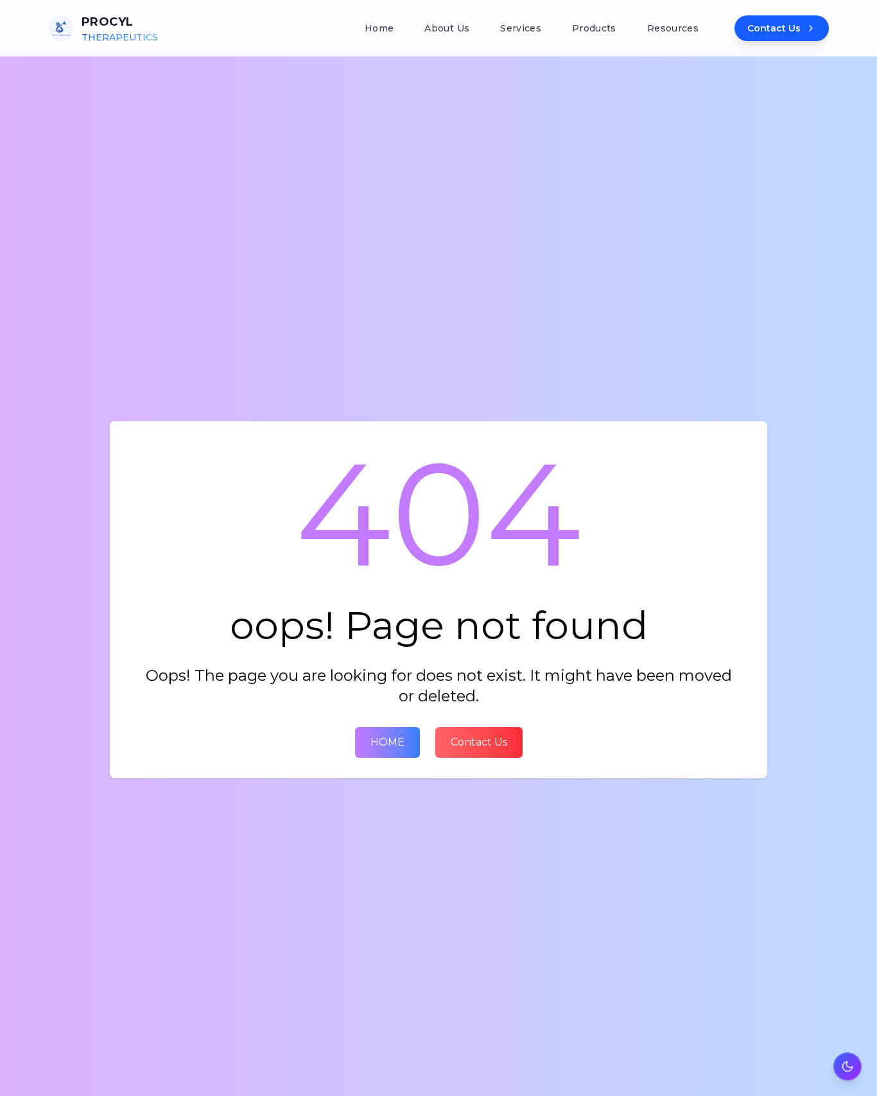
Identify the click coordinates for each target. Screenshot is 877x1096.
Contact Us (479, 742)
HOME (387, 742)
